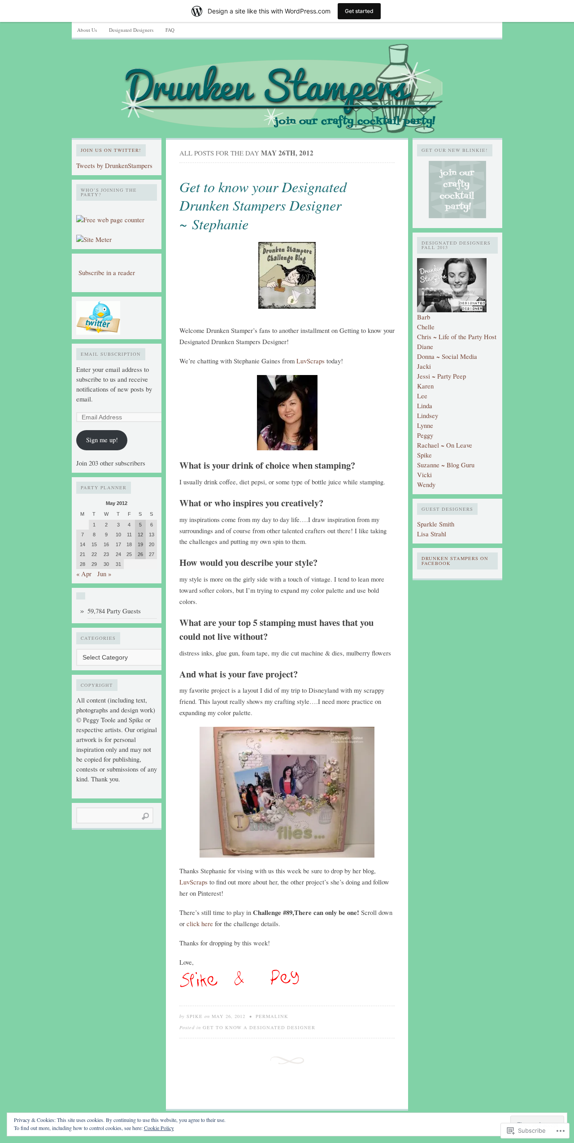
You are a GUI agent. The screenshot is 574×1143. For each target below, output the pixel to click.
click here (200, 923)
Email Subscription (111, 354)
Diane (425, 346)
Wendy (426, 484)
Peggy (425, 435)
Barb (423, 317)
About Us (87, 29)
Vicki (424, 474)
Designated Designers (131, 29)
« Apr (83, 573)
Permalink (272, 1016)
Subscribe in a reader (106, 272)
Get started (359, 11)
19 (140, 544)
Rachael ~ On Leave (444, 445)
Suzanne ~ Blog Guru (445, 465)
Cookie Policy (159, 1127)
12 (140, 534)
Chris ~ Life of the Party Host (456, 336)
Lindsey (427, 415)
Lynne (425, 425)
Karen (425, 386)
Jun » (104, 573)
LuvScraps (310, 361)
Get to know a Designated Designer (259, 1027)
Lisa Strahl (431, 534)
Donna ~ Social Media (447, 356)
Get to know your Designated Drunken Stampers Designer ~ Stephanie (263, 205)
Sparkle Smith (435, 524)
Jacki (424, 366)
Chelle (426, 327)
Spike (195, 1016)
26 (140, 554)
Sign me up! (102, 440)
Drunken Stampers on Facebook (455, 560)
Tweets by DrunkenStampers (114, 165)
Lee (422, 396)
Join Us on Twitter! (111, 150)
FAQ (169, 29)
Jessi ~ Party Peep (441, 376)
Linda (424, 405)
